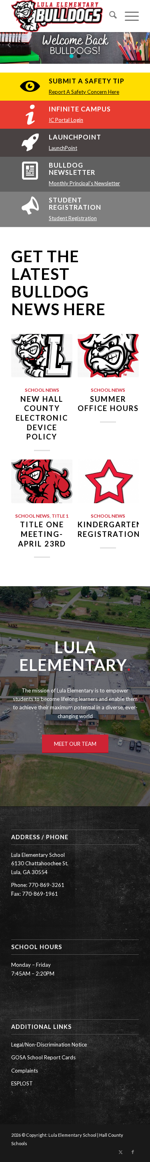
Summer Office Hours (108, 404)
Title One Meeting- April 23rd (42, 534)
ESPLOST (22, 1083)
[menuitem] (109, 16)
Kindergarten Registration (110, 529)
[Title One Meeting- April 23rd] (41, 481)
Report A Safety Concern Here (84, 92)
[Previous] (23, 422)
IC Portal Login (66, 120)
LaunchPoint (75, 137)
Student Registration (75, 203)
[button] (9, 45)
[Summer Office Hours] (108, 356)
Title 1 (60, 515)
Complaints (24, 1070)
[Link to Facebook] (133, 1152)
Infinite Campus (80, 109)
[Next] (127, 422)
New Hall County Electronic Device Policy (42, 418)
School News (42, 390)
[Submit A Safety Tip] (30, 87)
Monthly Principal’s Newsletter (84, 183)
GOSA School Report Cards (43, 1057)
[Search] (109, 16)
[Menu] (128, 16)
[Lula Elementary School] (62, 16)
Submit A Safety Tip (86, 81)
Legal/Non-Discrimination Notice (49, 1044)
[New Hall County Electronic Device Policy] (41, 356)
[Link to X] (121, 1152)
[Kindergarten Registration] (108, 481)
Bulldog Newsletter (72, 168)
